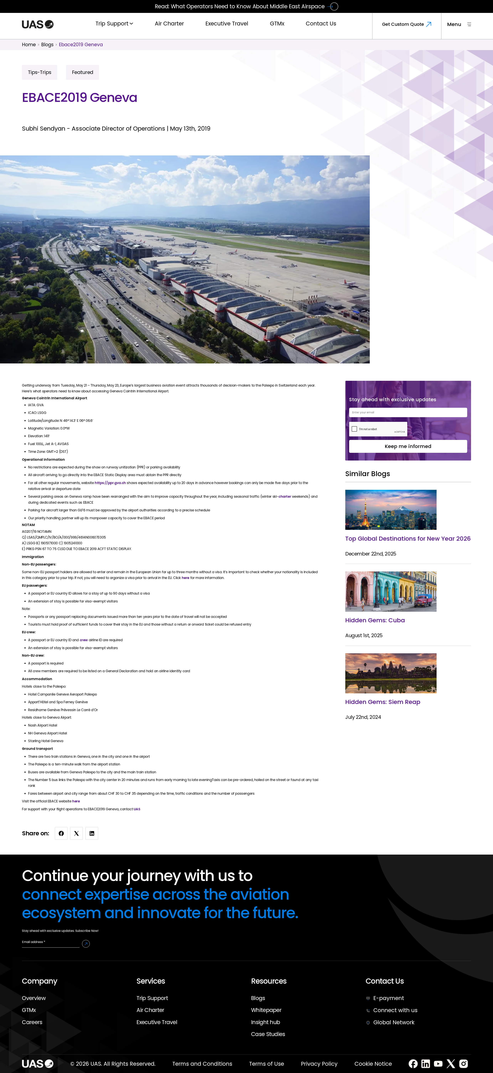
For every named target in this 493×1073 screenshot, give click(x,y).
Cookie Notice (373, 1064)
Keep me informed (408, 446)
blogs (47, 44)
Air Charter (169, 23)
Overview (33, 998)
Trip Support (112, 23)
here (185, 578)
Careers (32, 1022)
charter (284, 496)
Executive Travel (226, 23)
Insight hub (265, 1022)
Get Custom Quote (403, 24)
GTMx (277, 23)
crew (84, 640)
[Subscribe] (86, 943)
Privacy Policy (319, 1064)
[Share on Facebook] (61, 833)
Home (29, 44)
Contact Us (321, 23)
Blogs (258, 998)
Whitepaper (266, 1010)
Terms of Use (266, 1064)
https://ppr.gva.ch (110, 483)
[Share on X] (76, 833)
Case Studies (268, 1034)
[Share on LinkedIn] (92, 833)
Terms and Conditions (202, 1064)
